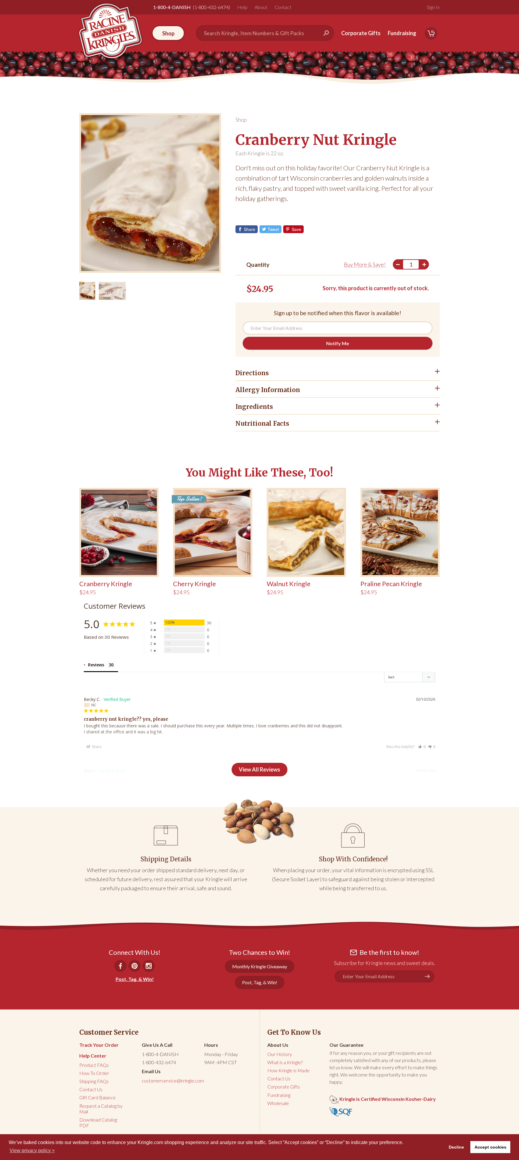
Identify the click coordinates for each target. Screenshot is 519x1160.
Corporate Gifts (361, 33)
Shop (241, 119)
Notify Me (337, 343)
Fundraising (402, 33)
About (261, 7)
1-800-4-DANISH (160, 1054)
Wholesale (278, 1103)
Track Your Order (99, 1045)
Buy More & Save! (365, 264)
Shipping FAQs (94, 1081)
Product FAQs (94, 1065)
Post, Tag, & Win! (135, 979)
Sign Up (429, 976)
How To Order (94, 1073)
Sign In (433, 7)
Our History (279, 1054)
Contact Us (90, 1089)
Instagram (149, 966)
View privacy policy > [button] (32, 1150)
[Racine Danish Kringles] (110, 31)
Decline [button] (456, 1147)
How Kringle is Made (288, 1070)
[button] (421, 746)
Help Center (92, 1055)
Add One (424, 264)
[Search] (328, 33)
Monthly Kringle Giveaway (259, 966)
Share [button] (96, 746)
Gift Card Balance (97, 1097)
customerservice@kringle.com (173, 1080)
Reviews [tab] (96, 665)
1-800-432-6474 (159, 1062)
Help (242, 7)
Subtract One (397, 264)
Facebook (120, 966)
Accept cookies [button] (490, 1147)
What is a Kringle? (285, 1062)
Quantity (257, 264)
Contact (283, 7)
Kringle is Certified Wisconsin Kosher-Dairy (387, 1099)
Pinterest (135, 966)
